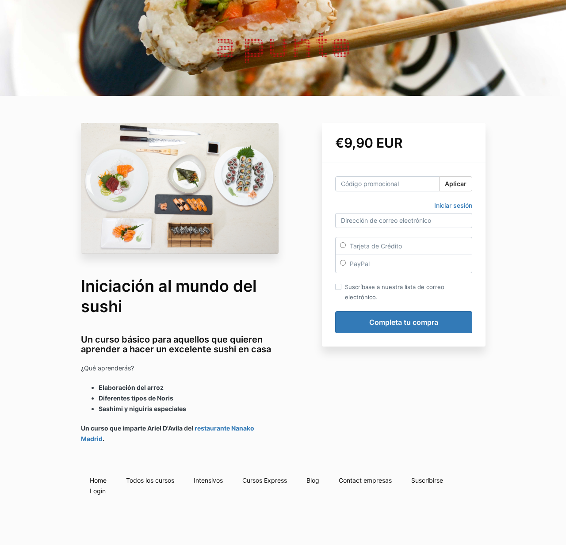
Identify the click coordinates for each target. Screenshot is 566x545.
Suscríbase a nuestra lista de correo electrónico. (394, 291)
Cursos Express (264, 480)
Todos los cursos (150, 480)
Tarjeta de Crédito (375, 246)
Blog (312, 480)
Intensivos (208, 480)
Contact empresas (365, 480)
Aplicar (456, 183)
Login (98, 491)
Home (98, 480)
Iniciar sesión (453, 205)
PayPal (359, 263)
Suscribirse (427, 480)
